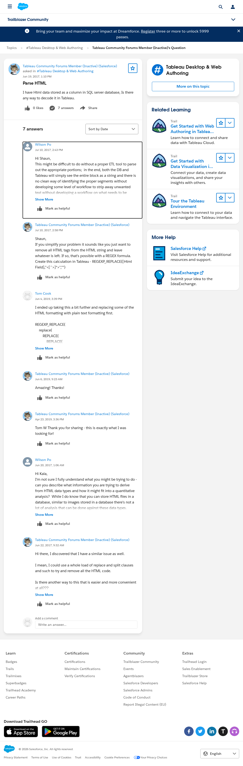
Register (148, 31)
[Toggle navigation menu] (233, 19)
